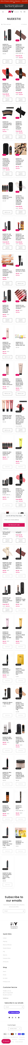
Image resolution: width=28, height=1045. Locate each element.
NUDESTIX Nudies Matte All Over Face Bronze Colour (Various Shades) (20, 87)
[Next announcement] (25, 6)
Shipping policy (22, 1039)
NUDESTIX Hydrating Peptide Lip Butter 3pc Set (7, 417)
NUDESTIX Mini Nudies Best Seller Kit (7, 453)
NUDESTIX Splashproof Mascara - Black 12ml (6, 671)
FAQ (4, 951)
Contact (4, 938)
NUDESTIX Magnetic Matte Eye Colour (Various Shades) (19, 125)
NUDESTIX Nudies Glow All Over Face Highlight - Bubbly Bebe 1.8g (20, 706)
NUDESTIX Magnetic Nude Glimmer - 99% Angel (20, 600)
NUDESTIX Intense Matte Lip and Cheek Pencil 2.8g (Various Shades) (7, 48)
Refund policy (14, 1039)
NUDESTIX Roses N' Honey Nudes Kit (7, 197)
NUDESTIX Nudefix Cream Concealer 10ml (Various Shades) (7, 272)
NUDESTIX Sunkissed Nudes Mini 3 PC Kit (7, 491)
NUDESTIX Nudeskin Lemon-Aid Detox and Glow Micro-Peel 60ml (19, 455)
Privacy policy (22, 1037)
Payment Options (7, 948)
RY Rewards (5, 962)
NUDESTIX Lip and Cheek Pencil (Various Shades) (7, 600)
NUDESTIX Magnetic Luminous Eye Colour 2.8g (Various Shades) (20, 48)
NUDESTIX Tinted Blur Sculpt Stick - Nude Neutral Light (20, 740)
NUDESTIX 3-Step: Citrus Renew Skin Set (20, 344)
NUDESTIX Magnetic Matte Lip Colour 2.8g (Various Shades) (6, 309)
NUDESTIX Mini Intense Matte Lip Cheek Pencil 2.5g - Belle (7, 875)
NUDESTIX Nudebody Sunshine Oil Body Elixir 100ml (6, 808)
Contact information (19, 1041)
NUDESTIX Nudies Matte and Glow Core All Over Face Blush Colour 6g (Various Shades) (20, 420)
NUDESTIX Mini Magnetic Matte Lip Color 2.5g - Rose (7, 843)
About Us (5, 955)
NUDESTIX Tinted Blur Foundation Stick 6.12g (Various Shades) (6, 162)
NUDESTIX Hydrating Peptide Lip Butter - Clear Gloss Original (7, 565)
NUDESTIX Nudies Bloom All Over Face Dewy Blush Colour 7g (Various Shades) (7, 88)
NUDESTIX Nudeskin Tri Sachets (20, 842)
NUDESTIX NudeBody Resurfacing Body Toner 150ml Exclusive (7, 381)
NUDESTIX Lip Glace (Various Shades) (20, 307)
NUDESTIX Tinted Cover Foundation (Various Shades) (20, 161)
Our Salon (5, 978)
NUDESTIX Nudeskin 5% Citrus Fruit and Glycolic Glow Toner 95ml (7, 346)
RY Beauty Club (6, 981)
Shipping (5, 941)
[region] (14, 2)
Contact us (5, 998)
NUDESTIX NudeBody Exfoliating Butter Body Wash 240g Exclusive (19, 382)
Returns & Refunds (7, 945)
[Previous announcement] (2, 6)
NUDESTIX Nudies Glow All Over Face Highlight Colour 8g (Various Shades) (20, 200)
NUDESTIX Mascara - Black (19, 807)
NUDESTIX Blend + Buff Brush (7, 703)
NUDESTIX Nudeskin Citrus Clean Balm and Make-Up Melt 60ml (7, 635)
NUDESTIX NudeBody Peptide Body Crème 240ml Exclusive (20, 775)
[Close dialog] (24, 515)
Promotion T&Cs (6, 958)
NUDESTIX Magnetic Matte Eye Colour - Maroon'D (19, 565)
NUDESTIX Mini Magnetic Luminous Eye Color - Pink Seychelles (7, 775)
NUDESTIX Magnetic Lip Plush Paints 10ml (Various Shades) (20, 237)
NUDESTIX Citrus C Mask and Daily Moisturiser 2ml (20, 671)
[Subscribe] (23, 911)
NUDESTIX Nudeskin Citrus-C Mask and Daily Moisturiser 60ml (20, 635)
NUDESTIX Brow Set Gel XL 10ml (20, 270)
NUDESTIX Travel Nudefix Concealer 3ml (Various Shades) (7, 124)
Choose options (7, 61)
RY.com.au (8, 1037)
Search (4, 971)
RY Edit (4, 975)
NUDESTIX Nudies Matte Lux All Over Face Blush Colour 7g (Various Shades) (20, 493)
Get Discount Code (14, 525)
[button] (3, 11)
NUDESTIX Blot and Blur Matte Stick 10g (7, 739)
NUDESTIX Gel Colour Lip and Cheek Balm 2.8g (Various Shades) (7, 237)
